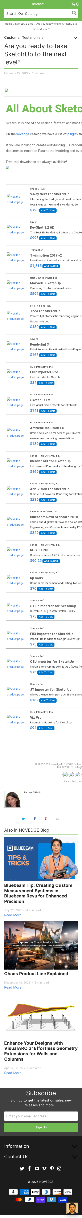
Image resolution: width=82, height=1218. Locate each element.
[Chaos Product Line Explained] (41, 945)
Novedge (22, 134)
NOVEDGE (46, 1181)
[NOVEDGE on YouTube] (37, 1169)
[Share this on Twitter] (23, 818)
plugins (72, 134)
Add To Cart (48, 210)
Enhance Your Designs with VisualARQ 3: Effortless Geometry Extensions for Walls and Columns (41, 1051)
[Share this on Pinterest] (46, 818)
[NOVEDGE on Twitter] (22, 1169)
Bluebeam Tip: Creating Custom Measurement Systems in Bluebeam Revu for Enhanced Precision (38, 893)
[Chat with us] (72, 1208)
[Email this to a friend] (57, 818)
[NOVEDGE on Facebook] (29, 1169)
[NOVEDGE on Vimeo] (44, 1169)
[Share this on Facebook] (34, 818)
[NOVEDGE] (37, 4)
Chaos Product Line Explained (36, 973)
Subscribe (69, 781)
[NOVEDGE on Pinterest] (52, 1169)
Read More (12, 915)
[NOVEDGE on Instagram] (59, 1169)
